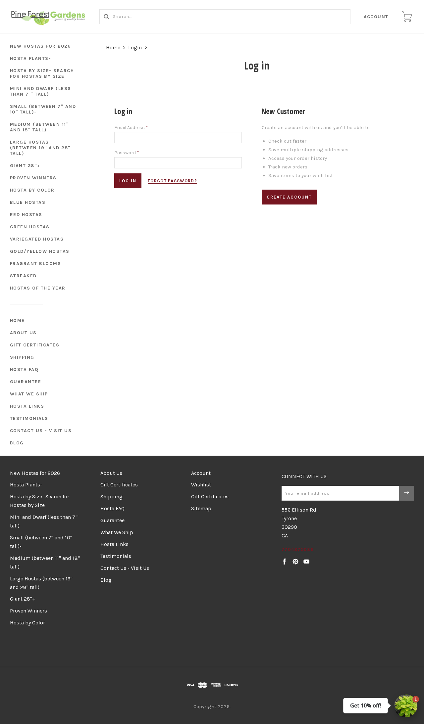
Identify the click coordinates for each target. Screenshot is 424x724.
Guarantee (25, 382)
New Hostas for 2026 (40, 46)
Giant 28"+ (25, 165)
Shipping (22, 357)
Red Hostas (26, 214)
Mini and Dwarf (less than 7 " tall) (40, 91)
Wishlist (201, 484)
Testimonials (29, 418)
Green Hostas (30, 227)
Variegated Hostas (37, 239)
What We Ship (29, 394)
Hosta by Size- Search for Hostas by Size (42, 73)
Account (376, 17)
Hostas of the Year (38, 288)
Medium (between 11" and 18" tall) (39, 127)
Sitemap (201, 508)
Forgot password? (172, 180)
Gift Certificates (35, 345)
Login (135, 47)
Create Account (289, 197)
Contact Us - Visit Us (41, 430)
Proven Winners (33, 178)
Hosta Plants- (30, 58)
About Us (23, 333)
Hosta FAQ (24, 369)
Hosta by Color (32, 190)
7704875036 (298, 549)
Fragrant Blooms (35, 263)
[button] (405, 705)
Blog (17, 443)
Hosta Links (27, 406)
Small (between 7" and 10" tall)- (43, 109)
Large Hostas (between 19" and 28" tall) (40, 147)
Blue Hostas (28, 202)
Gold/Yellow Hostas (40, 251)
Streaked (23, 276)
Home (17, 320)
